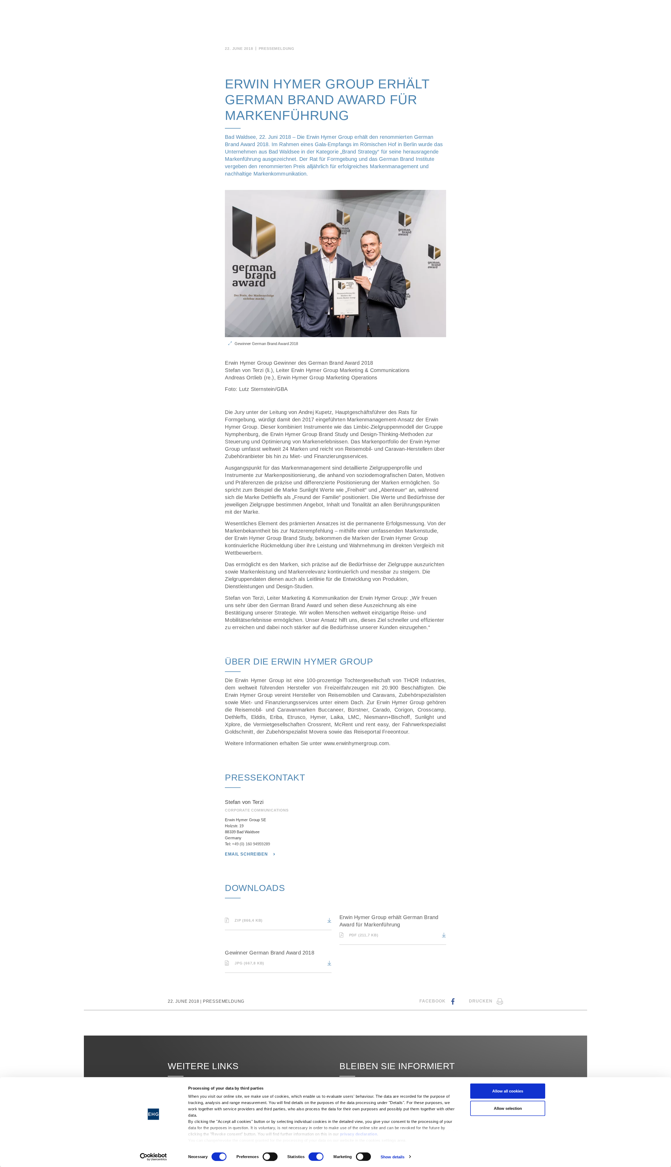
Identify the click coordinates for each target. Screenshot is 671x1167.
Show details (392, 1156)
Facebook (433, 1001)
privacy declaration (358, 1134)
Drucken (481, 1001)
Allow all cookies (507, 1091)
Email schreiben (247, 854)
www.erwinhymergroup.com (356, 743)
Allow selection (508, 1108)
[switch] (270, 1156)
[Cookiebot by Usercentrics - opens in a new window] (153, 1157)
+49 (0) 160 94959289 (251, 844)
